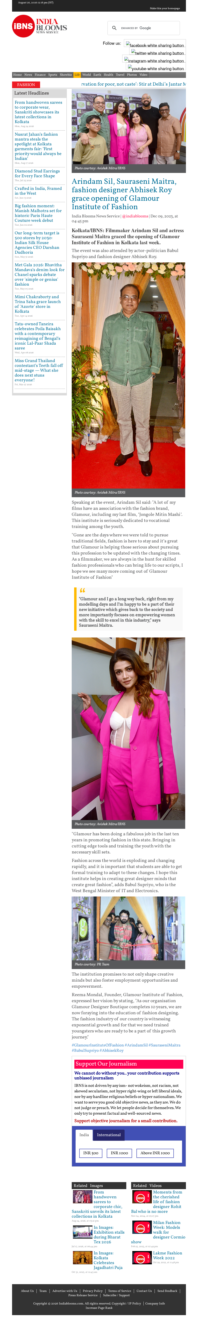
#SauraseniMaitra (164, 1045)
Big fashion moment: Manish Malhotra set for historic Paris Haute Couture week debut (38, 213)
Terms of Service (119, 1291)
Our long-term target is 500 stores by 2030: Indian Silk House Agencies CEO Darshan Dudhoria (37, 243)
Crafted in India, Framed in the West (38, 191)
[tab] (84, 1135)
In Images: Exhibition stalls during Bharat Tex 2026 (109, 1235)
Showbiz (66, 75)
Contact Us (144, 1291)
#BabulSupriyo (85, 1050)
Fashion (26, 85)
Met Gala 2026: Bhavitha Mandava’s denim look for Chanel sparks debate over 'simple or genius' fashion (40, 275)
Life (77, 75)
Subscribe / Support (116, 1295)
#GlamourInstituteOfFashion (98, 1045)
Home (17, 75)
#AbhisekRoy (111, 1050)
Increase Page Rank (99, 1308)
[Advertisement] (39, 551)
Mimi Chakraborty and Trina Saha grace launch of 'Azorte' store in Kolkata (38, 304)
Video (143, 75)
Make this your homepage (165, 8)
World (86, 75)
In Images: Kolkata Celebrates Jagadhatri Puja (108, 1260)
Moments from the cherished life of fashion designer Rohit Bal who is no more (156, 1202)
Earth (97, 75)
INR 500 (90, 1153)
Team (43, 1291)
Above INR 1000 (155, 1153)
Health (108, 75)
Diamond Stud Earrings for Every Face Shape (37, 173)
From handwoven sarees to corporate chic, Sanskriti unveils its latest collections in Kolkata (97, 1204)
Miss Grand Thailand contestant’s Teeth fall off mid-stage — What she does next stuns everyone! (39, 370)
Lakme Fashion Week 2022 (167, 1255)
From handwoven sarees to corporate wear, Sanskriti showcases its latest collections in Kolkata (38, 112)
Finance (40, 75)
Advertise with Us (64, 1291)
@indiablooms (135, 216)
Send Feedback (167, 1291)
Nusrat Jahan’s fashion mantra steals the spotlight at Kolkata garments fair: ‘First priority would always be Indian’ (38, 147)
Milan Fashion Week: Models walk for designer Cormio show (158, 1232)
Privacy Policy (93, 1291)
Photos (132, 75)
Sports (52, 75)
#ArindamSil (136, 1045)
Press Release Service (83, 1295)
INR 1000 (119, 1153)
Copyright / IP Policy (126, 1304)
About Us (27, 1291)
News (28, 75)
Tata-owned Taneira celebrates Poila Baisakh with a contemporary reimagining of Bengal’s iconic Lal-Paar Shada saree (38, 336)
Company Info (155, 1304)
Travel (120, 75)
